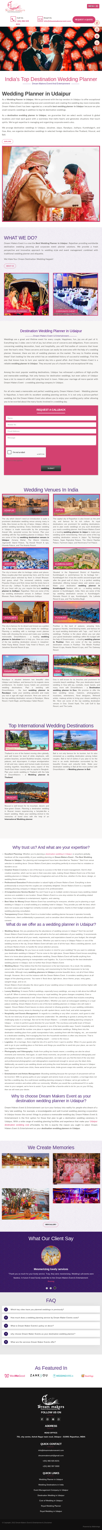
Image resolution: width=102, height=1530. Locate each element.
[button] (93, 6)
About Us (10, 266)
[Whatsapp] (97, 42)
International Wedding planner (18, 819)
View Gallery (50, 1224)
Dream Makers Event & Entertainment (29, 1523)
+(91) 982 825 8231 (51, 1461)
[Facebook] (97, 22)
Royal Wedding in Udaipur (51, 1511)
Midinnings (96, 1527)
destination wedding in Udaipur (59, 854)
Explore (7, 141)
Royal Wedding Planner (51, 1506)
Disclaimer (48, 1523)
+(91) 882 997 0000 (51, 1466)
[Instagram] (97, 29)
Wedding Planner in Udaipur (51, 1479)
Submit (51, 468)
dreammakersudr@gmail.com (50, 1455)
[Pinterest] (97, 36)
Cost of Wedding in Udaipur (51, 1500)
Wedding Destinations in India (50, 1485)
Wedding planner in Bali (79, 769)
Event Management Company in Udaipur (51, 1490)
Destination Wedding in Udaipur (51, 1495)
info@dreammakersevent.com (57, 21)
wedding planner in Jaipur (76, 532)
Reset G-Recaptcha (14, 460)
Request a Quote (84, 20)
